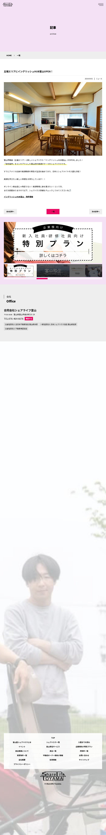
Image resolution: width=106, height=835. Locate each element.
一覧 (53, 211)
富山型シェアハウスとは (22, 742)
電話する (29, 318)
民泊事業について (22, 751)
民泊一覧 (53, 751)
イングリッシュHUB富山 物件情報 (18, 196)
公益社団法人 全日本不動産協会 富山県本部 (21, 324)
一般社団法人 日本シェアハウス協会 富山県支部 (58, 324)
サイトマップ (84, 760)
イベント (22, 746)
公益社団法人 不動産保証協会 (16, 328)
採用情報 (53, 760)
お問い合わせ (84, 755)
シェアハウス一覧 (53, 742)
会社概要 (22, 760)
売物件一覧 (84, 751)
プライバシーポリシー (22, 764)
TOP (53, 738)
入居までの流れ (84, 742)
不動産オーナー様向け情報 (53, 755)
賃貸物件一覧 (22, 755)
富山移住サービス (53, 746)
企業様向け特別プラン (84, 746)
